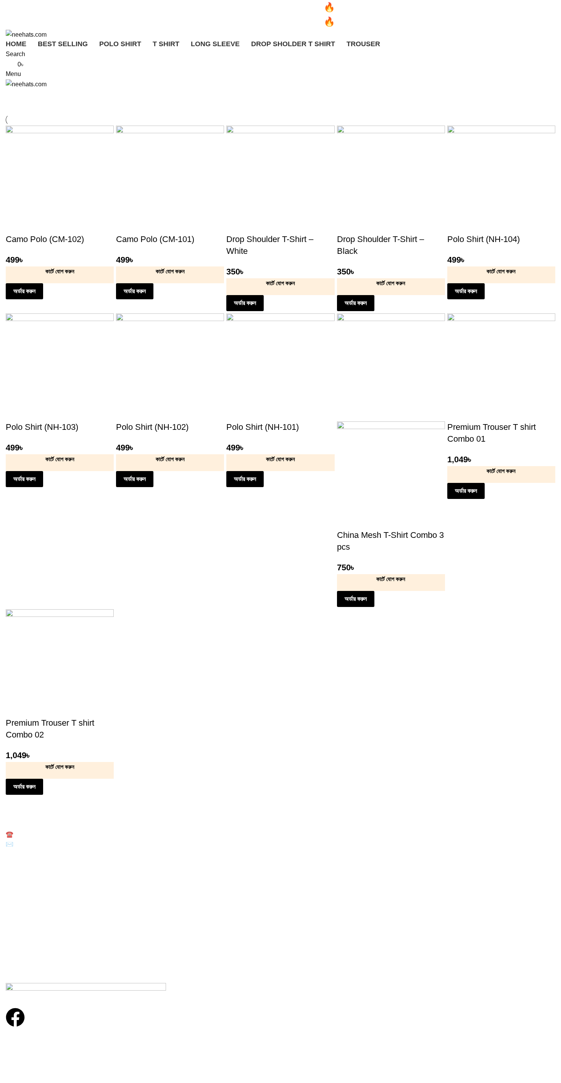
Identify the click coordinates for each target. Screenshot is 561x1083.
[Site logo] (26, 34)
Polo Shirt (17, 865)
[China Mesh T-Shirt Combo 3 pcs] (391, 367)
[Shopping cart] (8, 93)
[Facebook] (15, 1017)
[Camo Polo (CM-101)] (170, 179)
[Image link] (86, 990)
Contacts (16, 954)
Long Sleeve (21, 891)
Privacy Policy (22, 967)
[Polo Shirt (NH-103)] (60, 367)
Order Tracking (24, 940)
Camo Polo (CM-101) (155, 239)
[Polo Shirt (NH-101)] (280, 367)
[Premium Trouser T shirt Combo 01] (501, 367)
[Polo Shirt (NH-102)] (170, 367)
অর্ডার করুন (24, 291)
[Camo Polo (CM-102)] (60, 179)
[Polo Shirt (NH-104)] (501, 179)
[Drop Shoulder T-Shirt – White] (280, 179)
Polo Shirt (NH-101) (262, 427)
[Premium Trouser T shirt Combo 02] (60, 663)
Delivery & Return (27, 927)
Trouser (15, 905)
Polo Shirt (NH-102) (152, 427)
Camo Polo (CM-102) (45, 239)
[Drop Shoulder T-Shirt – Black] (391, 179)
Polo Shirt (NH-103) (42, 427)
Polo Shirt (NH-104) (483, 239)
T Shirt (14, 878)
